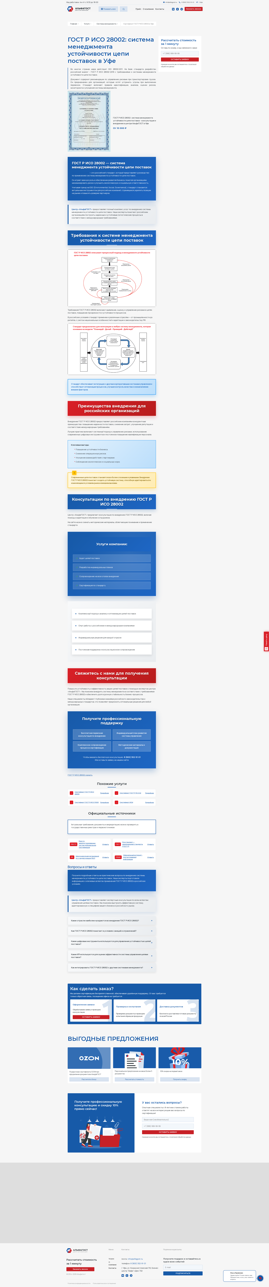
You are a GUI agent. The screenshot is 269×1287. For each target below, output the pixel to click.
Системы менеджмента (106, 24)
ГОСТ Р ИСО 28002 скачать (80, 775)
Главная (73, 24)
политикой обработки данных (180, 1137)
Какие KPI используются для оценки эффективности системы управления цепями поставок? (111, 955)
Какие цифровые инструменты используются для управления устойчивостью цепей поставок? (111, 942)
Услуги (87, 24)
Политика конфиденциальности (79, 1283)
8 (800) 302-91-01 (138, 1263)
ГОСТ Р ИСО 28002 (80, 172)
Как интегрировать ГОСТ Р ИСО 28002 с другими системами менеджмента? (111, 967)
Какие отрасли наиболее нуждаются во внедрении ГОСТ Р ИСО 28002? (111, 920)
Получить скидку (180, 1079)
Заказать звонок (193, 9)
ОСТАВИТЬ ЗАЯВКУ (91, 1017)
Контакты (159, 9)
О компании (148, 9)
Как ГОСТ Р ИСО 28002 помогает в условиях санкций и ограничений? (111, 931)
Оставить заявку (180, 59)
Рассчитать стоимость (134, 1079)
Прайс (138, 9)
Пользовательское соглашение (104, 1283)
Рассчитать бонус (89, 1079)
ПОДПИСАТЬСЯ (183, 1273)
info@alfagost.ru (135, 1259)
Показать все (109, 9)
